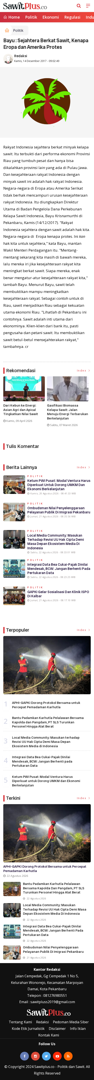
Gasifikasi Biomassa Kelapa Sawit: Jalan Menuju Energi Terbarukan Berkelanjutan (67, 412)
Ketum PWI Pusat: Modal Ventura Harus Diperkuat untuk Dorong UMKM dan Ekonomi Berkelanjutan (58, 484)
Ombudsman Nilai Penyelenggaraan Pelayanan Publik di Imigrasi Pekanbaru (58, 510)
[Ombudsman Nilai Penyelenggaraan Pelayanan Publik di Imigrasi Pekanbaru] (12, 952)
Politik (31, 17)
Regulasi (72, 17)
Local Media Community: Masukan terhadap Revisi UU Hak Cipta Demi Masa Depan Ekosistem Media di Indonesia (55, 541)
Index (82, 370)
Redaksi (20, 56)
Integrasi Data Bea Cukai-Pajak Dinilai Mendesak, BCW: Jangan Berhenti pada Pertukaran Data (58, 568)
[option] (25, 401)
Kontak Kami (48, 1035)
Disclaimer (57, 1028)
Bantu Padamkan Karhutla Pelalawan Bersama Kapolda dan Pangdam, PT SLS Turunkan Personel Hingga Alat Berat (48, 722)
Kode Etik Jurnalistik (28, 1028)
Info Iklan (78, 1028)
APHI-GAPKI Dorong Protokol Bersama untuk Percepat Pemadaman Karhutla (46, 705)
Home (13, 17)
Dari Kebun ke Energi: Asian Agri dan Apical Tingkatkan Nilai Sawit (20, 409)
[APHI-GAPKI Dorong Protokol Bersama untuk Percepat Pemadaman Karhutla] (47, 665)
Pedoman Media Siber (71, 1022)
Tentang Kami (20, 1022)
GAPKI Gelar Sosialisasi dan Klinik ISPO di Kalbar (58, 594)
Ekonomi (50, 17)
